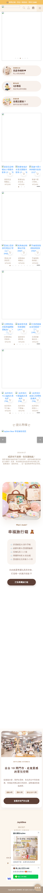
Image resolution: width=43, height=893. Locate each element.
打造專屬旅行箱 (21, 582)
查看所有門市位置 (21, 801)
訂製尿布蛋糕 (21, 709)
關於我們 (21, 827)
